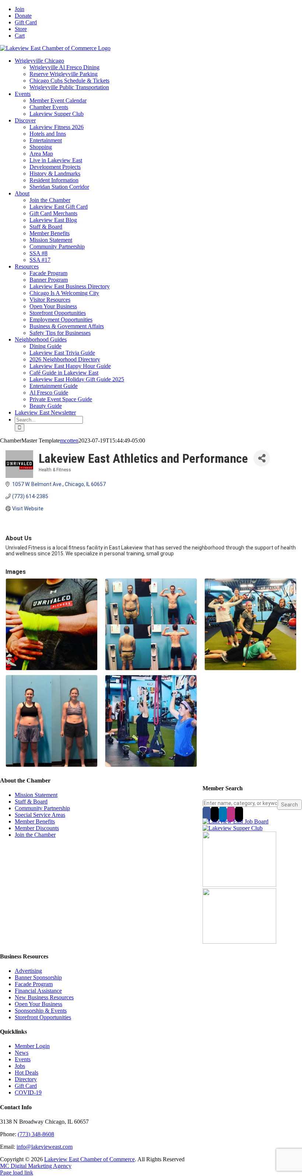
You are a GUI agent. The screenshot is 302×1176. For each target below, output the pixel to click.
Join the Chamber (35, 835)
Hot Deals (26, 1072)
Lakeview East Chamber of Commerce (89, 1159)
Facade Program (34, 984)
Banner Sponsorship (38, 977)
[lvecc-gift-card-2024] (239, 942)
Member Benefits (35, 821)
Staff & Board (31, 801)
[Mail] (239, 814)
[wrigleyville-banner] (239, 885)
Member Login (32, 1046)
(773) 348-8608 (36, 1134)
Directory (26, 1079)
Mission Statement (36, 795)
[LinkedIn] (223, 814)
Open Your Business (38, 1004)
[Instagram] (231, 814)
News (21, 1053)
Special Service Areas (40, 815)
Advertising (28, 971)
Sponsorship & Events (41, 1010)
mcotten (69, 440)
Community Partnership (42, 808)
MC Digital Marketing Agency (35, 1166)
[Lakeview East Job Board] (235, 821)
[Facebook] (207, 814)
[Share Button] (261, 458)
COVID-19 (28, 1092)
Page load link (16, 1172)
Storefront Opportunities (43, 1017)
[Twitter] (215, 814)
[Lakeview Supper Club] (233, 828)
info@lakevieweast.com (45, 1147)
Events (23, 1059)
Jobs (20, 1066)
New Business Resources (44, 997)
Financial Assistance (38, 991)
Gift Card (26, 1086)
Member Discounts (37, 828)
